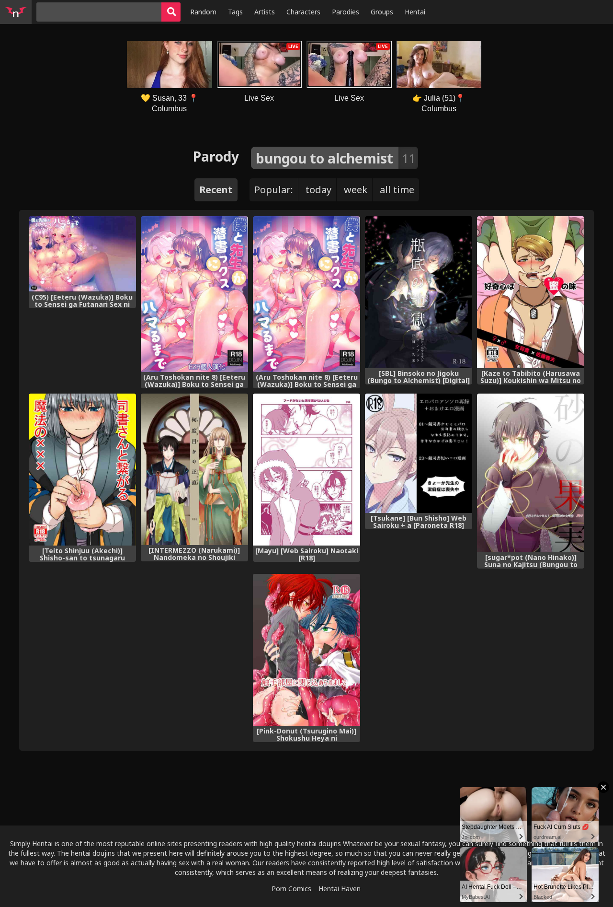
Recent (216, 189)
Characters (303, 11)
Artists (264, 11)
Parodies (345, 11)
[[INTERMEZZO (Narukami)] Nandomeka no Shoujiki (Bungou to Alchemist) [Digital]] (194, 470)
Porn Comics (291, 888)
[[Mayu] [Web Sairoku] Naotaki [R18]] (306, 470)
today (318, 189)
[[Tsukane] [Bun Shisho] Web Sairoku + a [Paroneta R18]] (418, 453)
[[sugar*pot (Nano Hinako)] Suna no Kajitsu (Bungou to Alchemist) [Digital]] (530, 473)
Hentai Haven (339, 888)
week (355, 189)
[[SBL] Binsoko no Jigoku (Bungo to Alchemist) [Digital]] (418, 292)
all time (397, 189)
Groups (382, 11)
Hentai (415, 11)
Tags (235, 11)
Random (203, 11)
